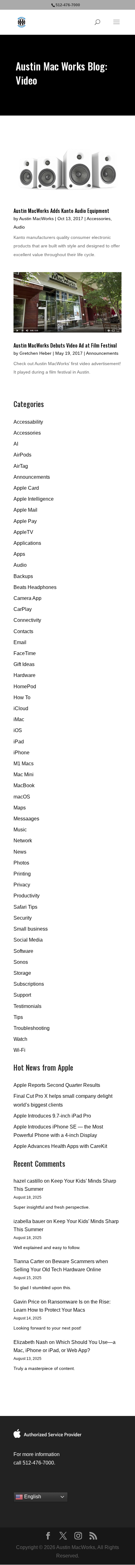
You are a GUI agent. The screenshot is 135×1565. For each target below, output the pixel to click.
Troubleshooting (32, 1028)
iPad (19, 741)
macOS (22, 796)
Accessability (28, 422)
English (32, 1496)
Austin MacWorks (36, 218)
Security (23, 918)
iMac (19, 719)
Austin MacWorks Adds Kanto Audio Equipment (61, 210)
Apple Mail (25, 510)
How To (22, 697)
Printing (22, 873)
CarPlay (23, 609)
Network (23, 840)
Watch (20, 1039)
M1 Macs (24, 763)
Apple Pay (25, 521)
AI (16, 444)
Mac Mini (24, 774)
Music (20, 829)
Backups (23, 576)
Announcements (102, 353)
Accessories (99, 218)
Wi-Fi (19, 1050)
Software (23, 951)
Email (20, 642)
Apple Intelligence (34, 499)
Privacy (22, 884)
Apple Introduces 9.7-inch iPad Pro (52, 1115)
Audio (19, 227)
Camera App (27, 598)
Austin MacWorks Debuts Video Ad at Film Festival (65, 345)
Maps (20, 807)
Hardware (24, 675)
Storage (22, 973)
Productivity (27, 895)
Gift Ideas (24, 664)
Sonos (21, 962)
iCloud (21, 708)
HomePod (25, 686)
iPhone (22, 752)
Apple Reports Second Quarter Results (57, 1085)
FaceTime (25, 653)
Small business (31, 929)
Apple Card (26, 488)
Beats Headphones (35, 587)
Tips (18, 1017)
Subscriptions (29, 984)
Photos (21, 862)
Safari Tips (25, 907)
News (20, 852)
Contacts (23, 631)
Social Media (28, 940)
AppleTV (23, 532)
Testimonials (27, 1006)
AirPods (22, 454)
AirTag (21, 466)
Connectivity (27, 620)
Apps (19, 554)
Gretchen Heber (35, 353)
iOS (18, 730)
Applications (27, 543)
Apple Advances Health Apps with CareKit (60, 1146)
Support (22, 995)
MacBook (24, 785)
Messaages (26, 818)
